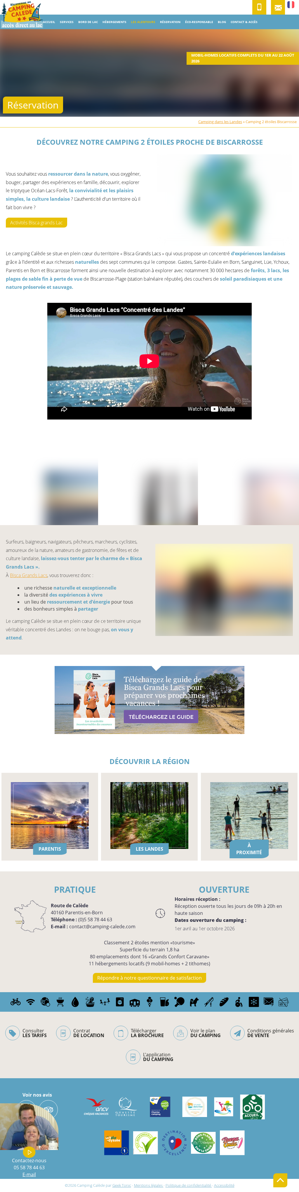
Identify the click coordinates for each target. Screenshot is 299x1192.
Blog (222, 22)
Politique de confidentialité (189, 1185)
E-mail (29, 1174)
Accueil (49, 22)
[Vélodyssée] (116, 1142)
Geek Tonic (121, 1185)
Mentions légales (149, 1185)
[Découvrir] (174, 1142)
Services (67, 22)
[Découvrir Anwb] (160, 1107)
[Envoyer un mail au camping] (278, 7)
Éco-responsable (199, 22)
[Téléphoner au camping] (259, 7)
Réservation (170, 22)
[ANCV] (96, 1107)
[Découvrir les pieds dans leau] (194, 1107)
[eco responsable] (145, 1142)
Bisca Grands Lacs (28, 575)
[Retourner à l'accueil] (22, 15)
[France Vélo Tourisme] (252, 1107)
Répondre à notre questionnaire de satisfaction (149, 978)
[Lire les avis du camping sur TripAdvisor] (48, 1109)
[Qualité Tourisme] (125, 1107)
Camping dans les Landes (220, 121)
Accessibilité (224, 1185)
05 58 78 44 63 (29, 1167)
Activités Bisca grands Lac (36, 222)
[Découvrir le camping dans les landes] (223, 1107)
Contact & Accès (244, 22)
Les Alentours (143, 22)
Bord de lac (88, 22)
